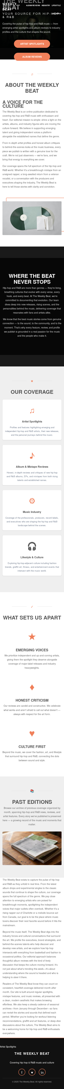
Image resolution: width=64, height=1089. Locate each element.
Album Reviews (33, 5)
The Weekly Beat (32, 1053)
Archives (56, 13)
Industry (46, 5)
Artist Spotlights (32, 43)
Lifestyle (56, 5)
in (42, 1072)
